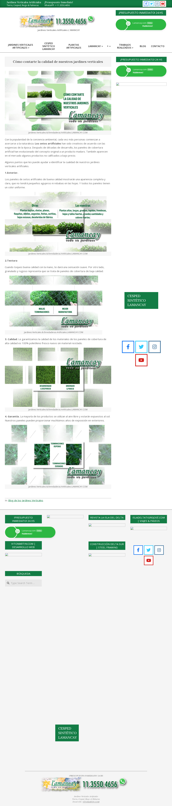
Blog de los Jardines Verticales (25, 500)
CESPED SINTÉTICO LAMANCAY (136, 300)
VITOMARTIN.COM (91, 801)
